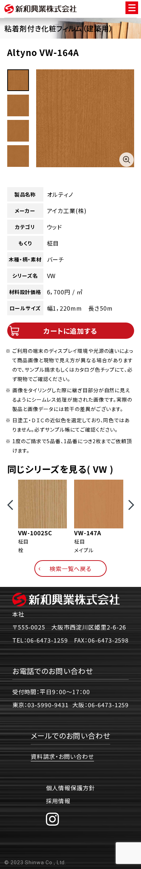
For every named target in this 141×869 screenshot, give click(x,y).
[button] (10, 505)
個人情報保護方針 (70, 787)
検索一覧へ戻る (71, 568)
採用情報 (58, 800)
